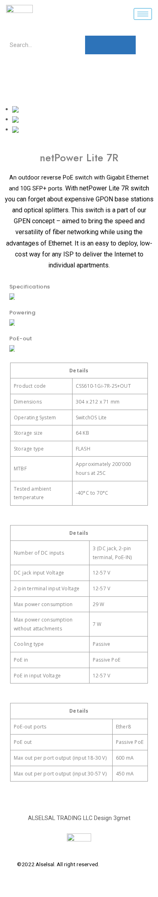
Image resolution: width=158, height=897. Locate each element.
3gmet (121, 818)
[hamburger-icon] (143, 14)
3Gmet (133, 864)
